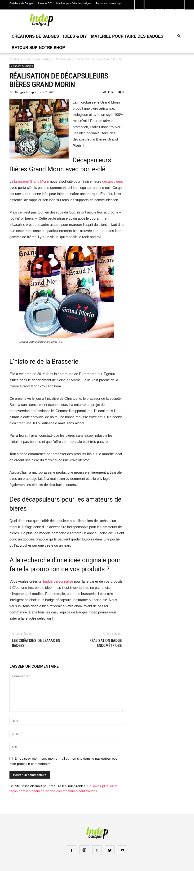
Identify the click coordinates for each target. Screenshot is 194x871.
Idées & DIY (45, 3)
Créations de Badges (21, 3)
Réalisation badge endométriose (105, 643)
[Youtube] (180, 4)
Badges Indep (24, 92)
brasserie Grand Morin (31, 181)
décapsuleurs (112, 181)
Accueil (14, 59)
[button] (179, 36)
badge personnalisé (58, 581)
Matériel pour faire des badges (73, 3)
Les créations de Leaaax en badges (36, 643)
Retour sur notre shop (108, 3)
